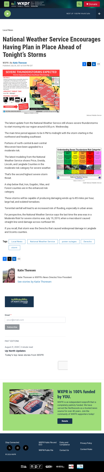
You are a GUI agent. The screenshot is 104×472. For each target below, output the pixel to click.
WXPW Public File (46, 450)
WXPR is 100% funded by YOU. (76, 394)
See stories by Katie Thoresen (34, 281)
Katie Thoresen (20, 62)
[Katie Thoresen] (9, 274)
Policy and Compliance (65, 444)
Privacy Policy (86, 443)
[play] (7, 13)
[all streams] (100, 13)
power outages (69, 241)
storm (14, 247)
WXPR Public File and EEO (47, 444)
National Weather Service (42, 241)
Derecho (88, 241)
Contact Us (64, 450)
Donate (93, 4)
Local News (8, 30)
